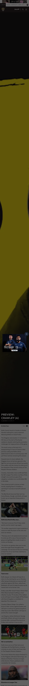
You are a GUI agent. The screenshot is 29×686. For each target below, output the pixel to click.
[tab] (26, 334)
